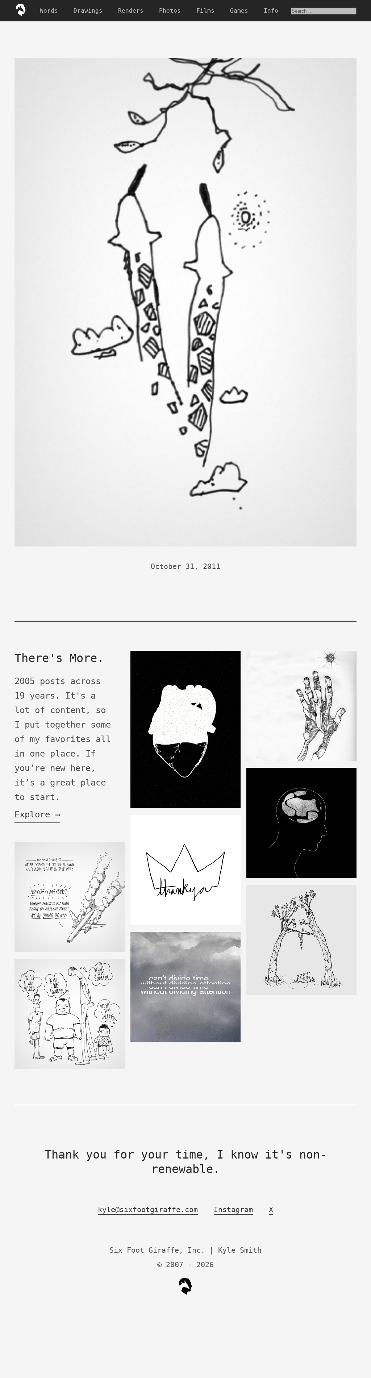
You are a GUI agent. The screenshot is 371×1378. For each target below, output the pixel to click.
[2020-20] (301, 876)
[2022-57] (69, 950)
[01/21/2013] (301, 993)
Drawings (88, 10)
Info (271, 10)
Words (49, 10)
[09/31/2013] (185, 923)
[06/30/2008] (301, 759)
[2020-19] (185, 806)
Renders (130, 10)
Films (205, 10)
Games (239, 10)
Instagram (233, 1209)
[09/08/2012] (185, 1040)
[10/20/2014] (69, 1067)
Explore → (37, 814)
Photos (170, 10)
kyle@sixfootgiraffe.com (148, 1209)
